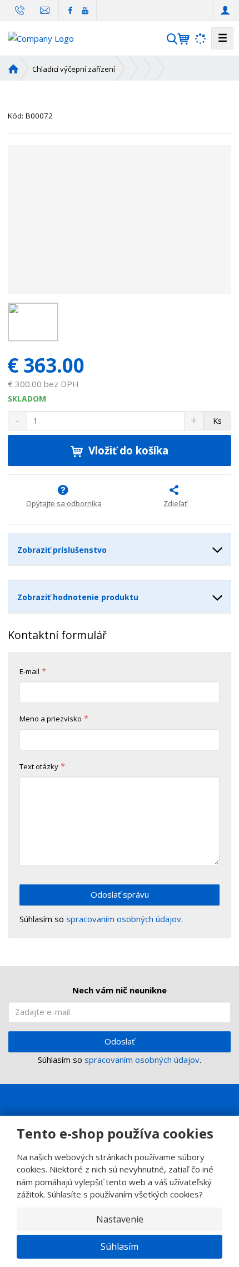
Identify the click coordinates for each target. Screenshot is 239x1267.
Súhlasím (119, 1246)
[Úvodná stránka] (41, 37)
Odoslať (119, 1041)
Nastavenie (119, 1219)
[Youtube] (84, 9)
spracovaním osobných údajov (123, 918)
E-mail (29, 671)
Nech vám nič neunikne (119, 990)
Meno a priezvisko (50, 719)
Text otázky (38, 766)
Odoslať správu (120, 894)
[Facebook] (70, 9)
